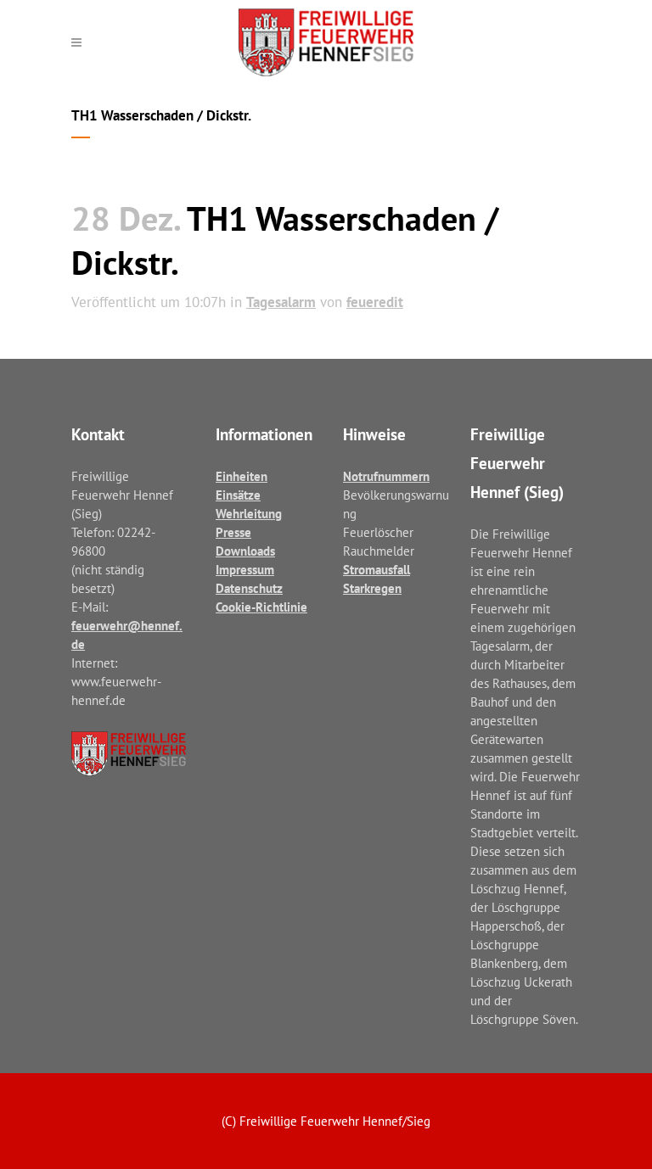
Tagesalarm (281, 302)
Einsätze (238, 495)
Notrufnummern (386, 476)
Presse (233, 532)
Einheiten (241, 476)
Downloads (245, 551)
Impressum (245, 570)
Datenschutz (249, 588)
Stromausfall (376, 570)
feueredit (374, 302)
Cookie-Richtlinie (261, 607)
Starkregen (372, 588)
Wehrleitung (249, 514)
